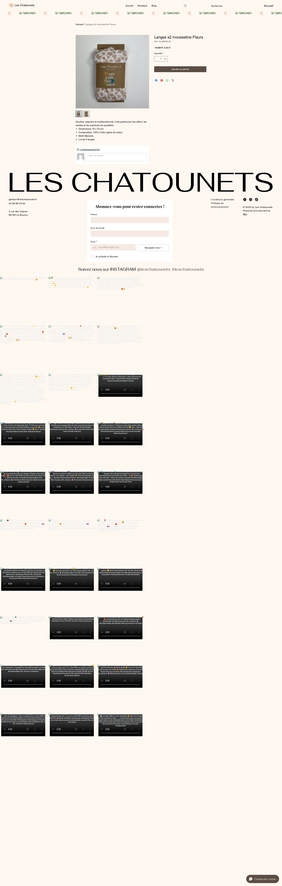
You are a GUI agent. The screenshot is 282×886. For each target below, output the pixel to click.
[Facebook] (245, 199)
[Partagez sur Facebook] (156, 80)
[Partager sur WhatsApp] (167, 80)
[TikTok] (256, 199)
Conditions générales (222, 199)
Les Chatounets (24, 5)
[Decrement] (156, 58)
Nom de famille (97, 228)
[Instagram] (250, 199)
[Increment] (165, 58)
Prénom (94, 214)
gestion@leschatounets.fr (23, 199)
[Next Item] (273, 518)
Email (94, 241)
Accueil (79, 24)
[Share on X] (173, 80)
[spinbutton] (161, 58)
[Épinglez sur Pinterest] (161, 80)
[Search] (185, 6)
